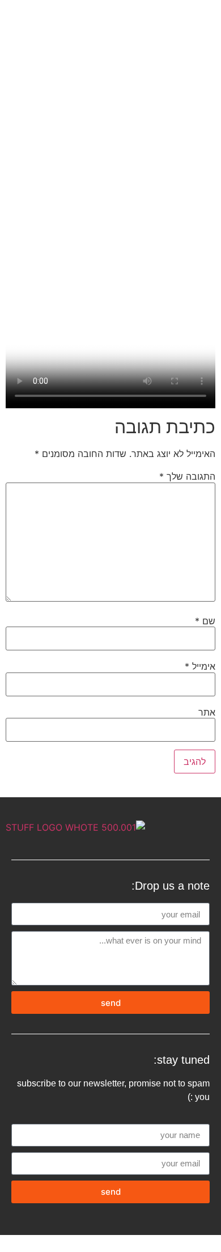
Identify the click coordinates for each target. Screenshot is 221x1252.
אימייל (200, 666)
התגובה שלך (187, 476)
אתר (206, 712)
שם (205, 620)
